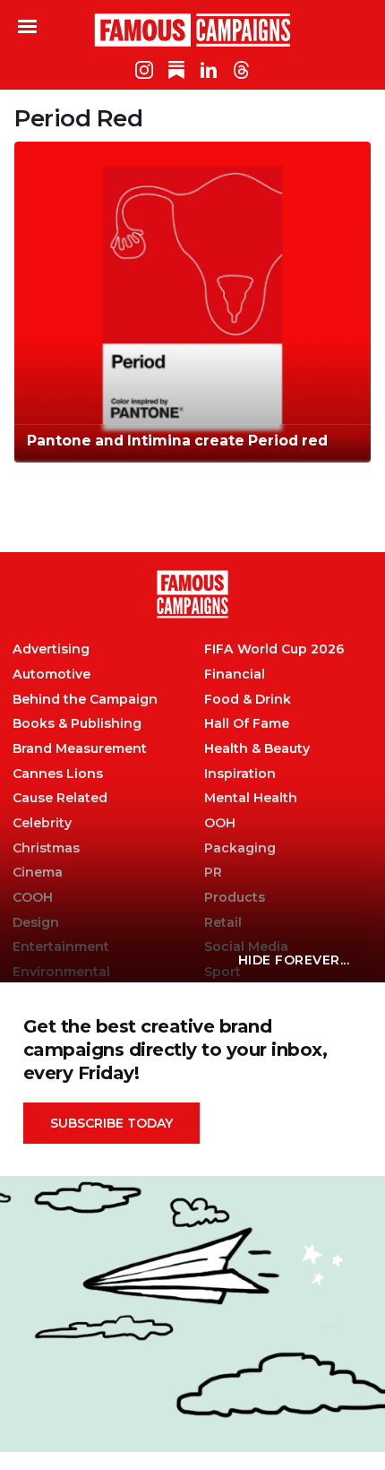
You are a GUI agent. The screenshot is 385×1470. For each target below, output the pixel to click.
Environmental (61, 972)
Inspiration (240, 774)
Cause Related (60, 798)
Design (36, 922)
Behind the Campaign (85, 699)
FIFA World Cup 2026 (274, 649)
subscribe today (111, 1123)
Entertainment (61, 947)
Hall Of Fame (246, 723)
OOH (219, 823)
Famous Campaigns (192, 29)
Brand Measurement (80, 749)
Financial (234, 674)
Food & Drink (247, 699)
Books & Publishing (77, 723)
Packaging (240, 848)
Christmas (46, 848)
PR (213, 872)
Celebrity (42, 823)
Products (234, 897)
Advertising (51, 649)
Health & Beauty (257, 749)
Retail (223, 922)
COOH (33, 897)
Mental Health (250, 798)
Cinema (38, 872)
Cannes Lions (58, 774)
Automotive (51, 674)
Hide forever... (294, 960)
